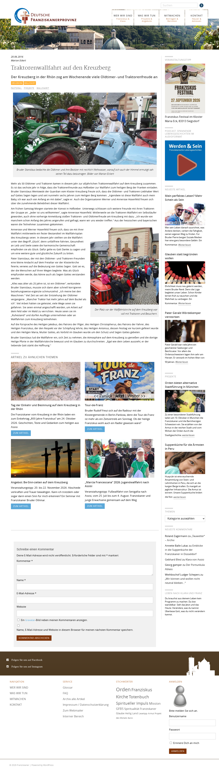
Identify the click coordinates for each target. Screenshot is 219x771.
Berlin (130, 718)
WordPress (48, 765)
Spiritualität (131, 709)
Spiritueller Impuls (132, 703)
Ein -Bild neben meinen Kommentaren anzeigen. (54, 620)
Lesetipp (143, 713)
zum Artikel (21, 433)
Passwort (174, 729)
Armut (151, 713)
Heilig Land (131, 713)
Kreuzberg (17, 83)
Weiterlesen (184, 244)
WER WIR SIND (123, 18)
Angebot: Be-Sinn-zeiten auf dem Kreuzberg (39, 482)
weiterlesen (188, 435)
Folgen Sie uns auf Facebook (26, 660)
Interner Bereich (73, 716)
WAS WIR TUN (147, 18)
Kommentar (25, 561)
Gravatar (30, 620)
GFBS (120, 709)
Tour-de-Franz (94, 405)
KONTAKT (197, 18)
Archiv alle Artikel (74, 699)
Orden (123, 689)
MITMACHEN (172, 18)
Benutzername (177, 716)
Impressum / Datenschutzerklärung (86, 705)
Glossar (68, 687)
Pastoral (16, 88)
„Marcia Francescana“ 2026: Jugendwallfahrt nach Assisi (117, 484)
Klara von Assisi (195, 559)
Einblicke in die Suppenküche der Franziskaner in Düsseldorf (184, 550)
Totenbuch (139, 697)
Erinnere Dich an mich (185, 743)
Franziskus (141, 689)
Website (21, 606)
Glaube (120, 713)
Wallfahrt (29, 83)
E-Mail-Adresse (26, 593)
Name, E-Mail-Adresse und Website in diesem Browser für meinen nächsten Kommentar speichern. (75, 629)
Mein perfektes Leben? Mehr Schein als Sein (183, 198)
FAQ (65, 693)
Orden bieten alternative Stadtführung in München (181, 385)
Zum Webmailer (73, 710)
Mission (155, 703)
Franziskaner (50, 16)
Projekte (29, 88)
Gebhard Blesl (173, 559)
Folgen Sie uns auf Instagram (27, 666)
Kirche (122, 697)
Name (21, 580)
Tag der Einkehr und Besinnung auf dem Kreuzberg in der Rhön (45, 407)
